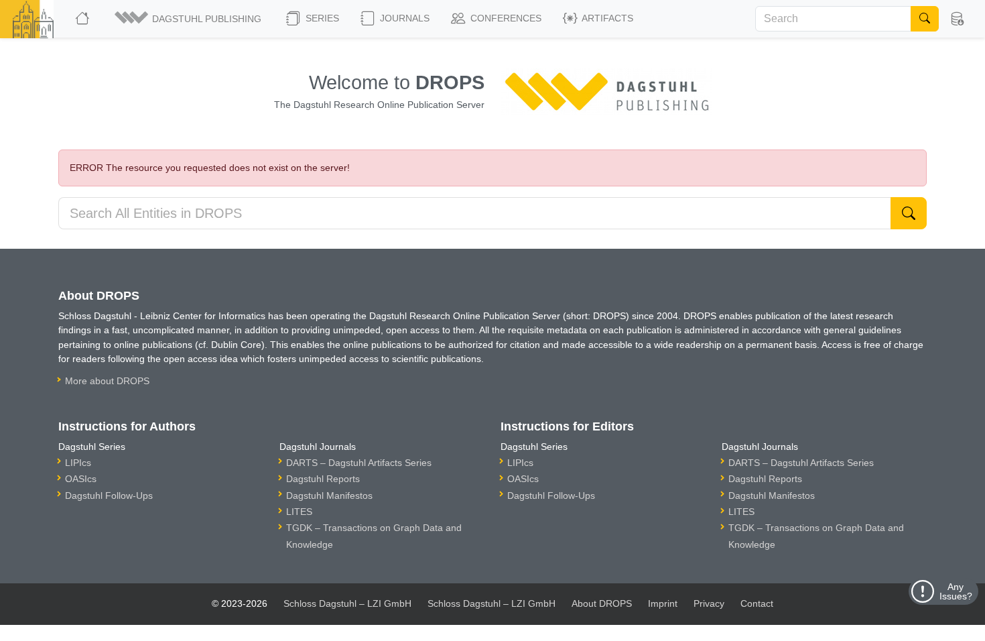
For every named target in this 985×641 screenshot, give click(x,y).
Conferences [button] (504, 18)
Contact (756, 603)
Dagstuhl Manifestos (329, 495)
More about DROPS (107, 380)
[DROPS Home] (83, 19)
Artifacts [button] (606, 18)
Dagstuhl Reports (323, 478)
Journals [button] (403, 18)
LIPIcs (78, 462)
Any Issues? (955, 591)
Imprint (662, 603)
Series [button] (321, 18)
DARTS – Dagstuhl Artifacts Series (359, 462)
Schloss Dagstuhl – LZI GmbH (347, 603)
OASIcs (80, 478)
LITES (299, 511)
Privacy (709, 603)
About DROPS (602, 603)
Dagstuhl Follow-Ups (109, 495)
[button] (189, 19)
